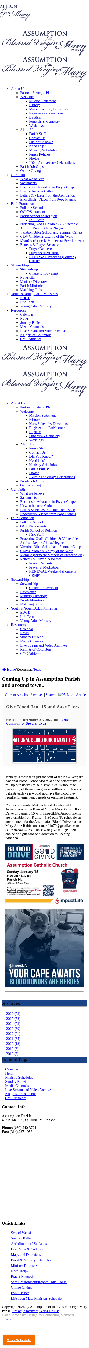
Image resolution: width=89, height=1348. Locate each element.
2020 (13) (13, 1044)
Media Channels (17, 1086)
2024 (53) (13, 1024)
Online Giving (21, 1287)
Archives (36, 695)
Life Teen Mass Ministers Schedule (36, 1298)
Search (50, 695)
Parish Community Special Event (38, 721)
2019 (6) (12, 1049)
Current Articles (16, 695)
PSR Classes (20, 1293)
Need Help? (19, 1271)
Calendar (11, 1069)
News (9, 1073)
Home (11, 669)
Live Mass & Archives (27, 1249)
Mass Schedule (19, 1340)
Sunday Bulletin (17, 1081)
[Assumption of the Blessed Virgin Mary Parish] (44, 54)
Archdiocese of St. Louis (29, 1244)
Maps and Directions (26, 1255)
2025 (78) (13, 1019)
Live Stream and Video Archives (28, 1090)
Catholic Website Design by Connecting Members (38, 1315)
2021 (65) (13, 1039)
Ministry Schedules (19, 1077)
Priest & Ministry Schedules (31, 1260)
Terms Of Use (49, 1311)
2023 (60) (13, 1029)
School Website (22, 1233)
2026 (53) (13, 1014)
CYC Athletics (15, 1098)
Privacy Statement (25, 1311)
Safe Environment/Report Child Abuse (39, 1282)
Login (7, 1319)
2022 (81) (13, 1034)
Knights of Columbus (20, 1094)
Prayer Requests (22, 1276)
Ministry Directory (24, 1265)
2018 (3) (12, 1054)
